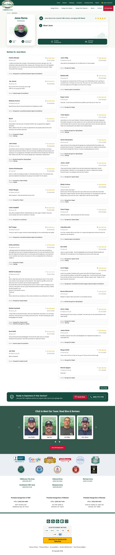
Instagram (66, 521)
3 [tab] (59, 442)
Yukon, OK (64, 249)
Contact (100, 8)
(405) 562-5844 (57, 481)
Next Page (104, 388)
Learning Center (88, 3)
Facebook (62, 521)
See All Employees (57, 447)
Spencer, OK (13, 83)
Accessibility (54, 547)
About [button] (92, 8)
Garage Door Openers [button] (82, 8)
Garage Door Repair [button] (67, 8)
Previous (19, 427)
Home (58, 3)
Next (96, 427)
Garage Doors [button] (54, 8)
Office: (21, 501)
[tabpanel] (31, 427)
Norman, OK (13, 121)
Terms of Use (33, 547)
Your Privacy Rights (79, 547)
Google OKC (48, 521)
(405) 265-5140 (27, 487)
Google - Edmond (53, 521)
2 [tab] (57, 442)
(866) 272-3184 (98, 397)
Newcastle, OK (65, 187)
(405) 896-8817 (27, 481)
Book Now (81, 397)
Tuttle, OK (12, 171)
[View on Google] (46, 58)
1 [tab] (55, 442)
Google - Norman (57, 521)
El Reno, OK (65, 229)
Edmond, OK (13, 311)
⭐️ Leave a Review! (106, 3)
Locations (79, 3)
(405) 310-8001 (88, 481)
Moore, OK (12, 60)
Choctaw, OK (65, 352)
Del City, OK (65, 99)
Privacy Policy (43, 547)
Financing (71, 3)
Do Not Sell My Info (66, 547)
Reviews (9, 13)
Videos (97, 3)
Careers (64, 3)
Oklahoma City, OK (14, 103)
